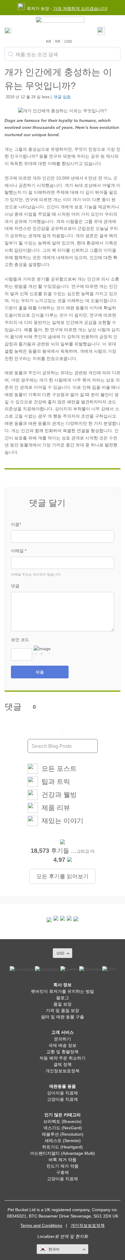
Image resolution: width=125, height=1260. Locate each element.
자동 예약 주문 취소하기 (62, 1058)
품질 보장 (62, 1004)
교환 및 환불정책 (62, 1051)
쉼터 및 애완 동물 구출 (62, 1016)
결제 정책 (62, 1064)
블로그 (62, 997)
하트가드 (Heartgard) (62, 1146)
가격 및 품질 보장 (62, 1010)
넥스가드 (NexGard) (62, 1127)
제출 (39, 672)
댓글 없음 (62, 97)
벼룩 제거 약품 (62, 1159)
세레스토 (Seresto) (63, 1140)
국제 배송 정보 (62, 1045)
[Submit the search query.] (10, 54)
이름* (16, 524)
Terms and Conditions (41, 1225)
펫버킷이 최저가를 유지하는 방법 (62, 991)
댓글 (15, 585)
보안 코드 (20, 639)
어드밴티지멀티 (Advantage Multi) (62, 1153)
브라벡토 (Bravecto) (62, 1121)
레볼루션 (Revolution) (62, 1134)
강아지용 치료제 (62, 1092)
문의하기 (62, 1039)
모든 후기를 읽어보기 (62, 876)
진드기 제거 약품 (62, 1166)
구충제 (62, 1172)
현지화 (81, 1236)
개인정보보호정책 (62, 1070)
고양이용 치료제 (62, 1099)
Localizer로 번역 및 (55, 1236)
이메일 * (18, 550)
